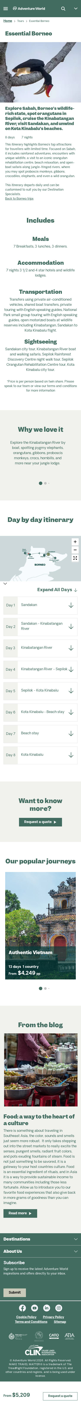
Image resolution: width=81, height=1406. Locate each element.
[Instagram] (58, 1308)
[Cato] (54, 1336)
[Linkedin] (49, 1308)
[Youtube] (37, 1308)
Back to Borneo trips (19, 198)
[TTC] (39, 1336)
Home (7, 21)
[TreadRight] (17, 1336)
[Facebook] (25, 1308)
